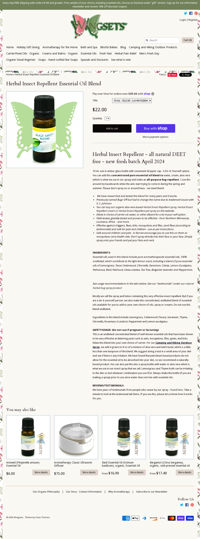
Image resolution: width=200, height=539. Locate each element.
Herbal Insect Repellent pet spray (138, 210)
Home (10, 47)
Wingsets (18, 517)
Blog (123, 47)
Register (193, 19)
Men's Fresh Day (149, 53)
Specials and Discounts (94, 59)
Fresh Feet (105, 53)
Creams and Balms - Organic (60, 53)
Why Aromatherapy (119, 491)
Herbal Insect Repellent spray (159, 207)
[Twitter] (185, 14)
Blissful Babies (108, 47)
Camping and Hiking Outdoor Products (153, 47)
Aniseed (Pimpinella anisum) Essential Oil (22, 464)
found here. (176, 389)
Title (95, 100)
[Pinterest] (196, 14)
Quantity (97, 118)
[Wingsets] (100, 27)
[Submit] (147, 40)
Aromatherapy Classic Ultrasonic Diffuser (73, 464)
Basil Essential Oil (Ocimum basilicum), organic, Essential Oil (121, 464)
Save (173, 74)
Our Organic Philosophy (46, 491)
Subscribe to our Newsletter (151, 491)
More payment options (155, 136)
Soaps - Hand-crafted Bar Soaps (58, 59)
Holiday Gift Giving (28, 47)
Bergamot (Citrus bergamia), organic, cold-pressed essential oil (170, 464)
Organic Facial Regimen (20, 59)
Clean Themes (42, 517)
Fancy (162, 74)
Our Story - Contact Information (84, 491)
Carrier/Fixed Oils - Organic (22, 53)
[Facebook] (190, 14)
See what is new (121, 59)
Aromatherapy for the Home (60, 47)
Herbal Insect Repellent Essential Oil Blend (37, 74)
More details (41, 472)
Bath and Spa (88, 47)
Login (183, 19)
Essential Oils (88, 53)
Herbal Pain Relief (125, 53)
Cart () (188, 40)
